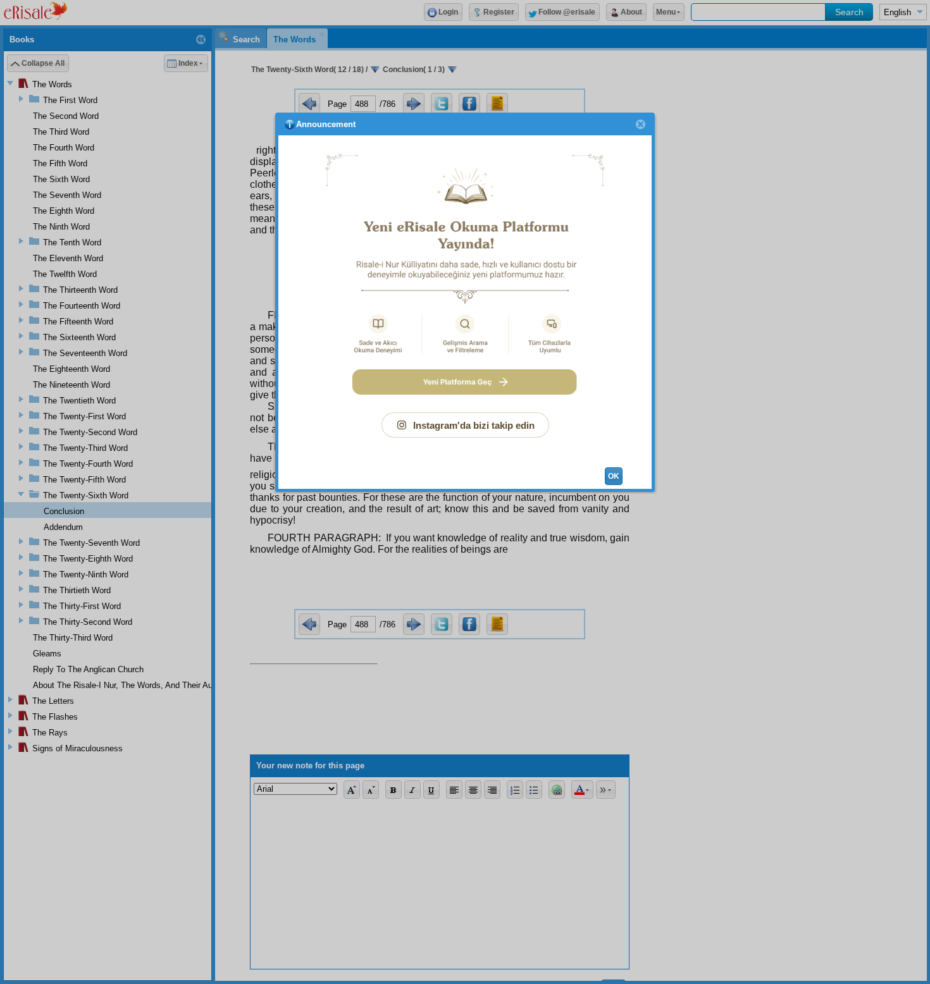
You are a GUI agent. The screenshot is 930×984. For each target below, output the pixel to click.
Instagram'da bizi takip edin (474, 425)
